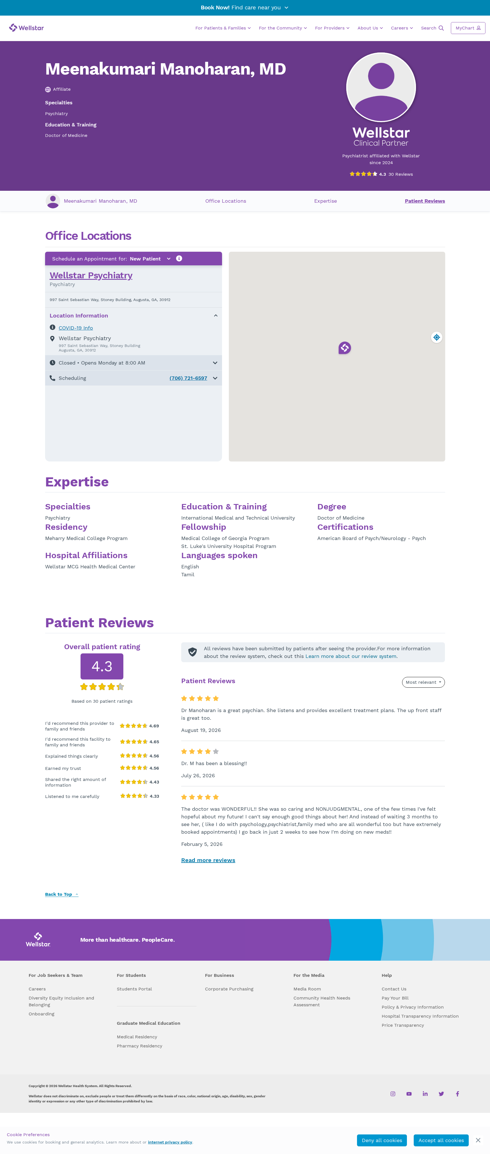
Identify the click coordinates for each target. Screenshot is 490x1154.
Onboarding (41, 1014)
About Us (368, 28)
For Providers (330, 28)
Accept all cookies (441, 1140)
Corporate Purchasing (229, 989)
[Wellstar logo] (26, 28)
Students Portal (134, 989)
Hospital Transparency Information (420, 1016)
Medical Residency (137, 1036)
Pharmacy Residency (139, 1046)
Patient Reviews (425, 201)
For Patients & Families (221, 28)
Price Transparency (403, 1025)
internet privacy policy (170, 1142)
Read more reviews (208, 860)
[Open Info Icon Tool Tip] (179, 258)
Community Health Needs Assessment (321, 1001)
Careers (400, 28)
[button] (133, 362)
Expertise (325, 201)
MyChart (466, 28)
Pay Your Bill (395, 998)
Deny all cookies (382, 1140)
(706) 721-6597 (188, 378)
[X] (441, 1093)
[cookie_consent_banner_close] (478, 1140)
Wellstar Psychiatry (91, 275)
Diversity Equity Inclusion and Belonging (61, 1001)
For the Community (281, 28)
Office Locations (225, 201)
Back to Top (59, 894)
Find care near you (241, 7)
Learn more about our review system (350, 656)
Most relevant (422, 682)
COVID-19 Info (76, 328)
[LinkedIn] (425, 1093)
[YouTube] (409, 1093)
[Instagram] (393, 1093)
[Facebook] (457, 1093)
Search (429, 28)
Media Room (307, 989)
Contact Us (394, 989)
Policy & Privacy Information (413, 1007)
